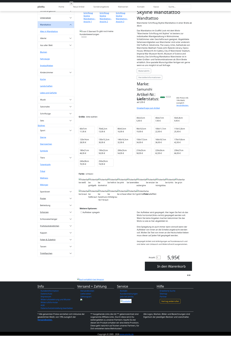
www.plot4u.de (127, 334)
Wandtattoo (45, 24)
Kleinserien (123, 6)
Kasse (156, 6)
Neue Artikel (78, 6)
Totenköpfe (45, 164)
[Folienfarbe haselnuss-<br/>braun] (103, 195)
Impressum (46, 296)
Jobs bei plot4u (127, 296)
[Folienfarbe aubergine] (141, 182)
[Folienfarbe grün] (180, 181)
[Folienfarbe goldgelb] (93, 182)
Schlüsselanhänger (48, 219)
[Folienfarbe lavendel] (132, 181)
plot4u (41, 6)
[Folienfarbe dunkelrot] (103, 182)
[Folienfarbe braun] (84, 192)
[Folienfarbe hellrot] (113, 181)
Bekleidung (45, 205)
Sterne (43, 137)
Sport (42, 130)
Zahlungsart (85, 296)
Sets (42, 120)
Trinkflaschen (46, 253)
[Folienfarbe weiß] (84, 181)
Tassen (43, 246)
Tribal (42, 171)
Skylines (41, 125)
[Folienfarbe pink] (122, 181)
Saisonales (45, 106)
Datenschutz (46, 293)
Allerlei (43, 38)
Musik (43, 99)
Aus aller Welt (46, 45)
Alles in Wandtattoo (49, 31)
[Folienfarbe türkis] (170, 181)
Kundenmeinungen (129, 293)
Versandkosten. (182, 105)
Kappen (43, 232)
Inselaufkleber (46, 65)
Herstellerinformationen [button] (149, 77)
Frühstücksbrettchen (49, 226)
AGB (43, 305)
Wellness (44, 178)
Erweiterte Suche (167, 290)
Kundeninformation (50, 290)
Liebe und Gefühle (48, 92)
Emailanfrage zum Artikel (148, 108)
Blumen (43, 52)
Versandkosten (87, 290)
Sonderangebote (101, 6)
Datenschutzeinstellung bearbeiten (57, 308)
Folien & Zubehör (48, 239)
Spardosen (45, 191)
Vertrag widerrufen (170, 301)
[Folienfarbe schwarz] (122, 192)
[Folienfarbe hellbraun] (93, 194)
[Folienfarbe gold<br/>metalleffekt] (146, 192)
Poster (43, 198)
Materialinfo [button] (144, 71)
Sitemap (163, 293)
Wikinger (44, 184)
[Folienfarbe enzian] (151, 181)
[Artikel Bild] (90, 16)
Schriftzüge (45, 113)
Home (61, 6)
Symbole (44, 150)
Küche (43, 79)
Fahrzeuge (45, 59)
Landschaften (46, 86)
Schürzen (44, 212)
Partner (163, 296)
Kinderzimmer (46, 72)
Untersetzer (45, 17)
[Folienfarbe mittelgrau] (113, 194)
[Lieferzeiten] (168, 97)
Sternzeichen (46, 144)
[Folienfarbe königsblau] (161, 182)
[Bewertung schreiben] (84, 37)
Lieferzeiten (85, 293)
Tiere (42, 157)
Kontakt (140, 6)
